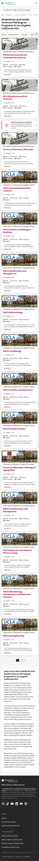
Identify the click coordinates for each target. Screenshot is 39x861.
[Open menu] (35, 3)
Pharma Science (13, 34)
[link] (25, 660)
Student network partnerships (11, 825)
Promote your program (9, 822)
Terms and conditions (8, 856)
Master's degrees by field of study (12, 839)
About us (4, 818)
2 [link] (21, 660)
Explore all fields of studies (10, 836)
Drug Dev (24, 34)
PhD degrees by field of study (11, 847)
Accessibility (26, 856)
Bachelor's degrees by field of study (12, 843)
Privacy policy (18, 856)
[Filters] (35, 34)
